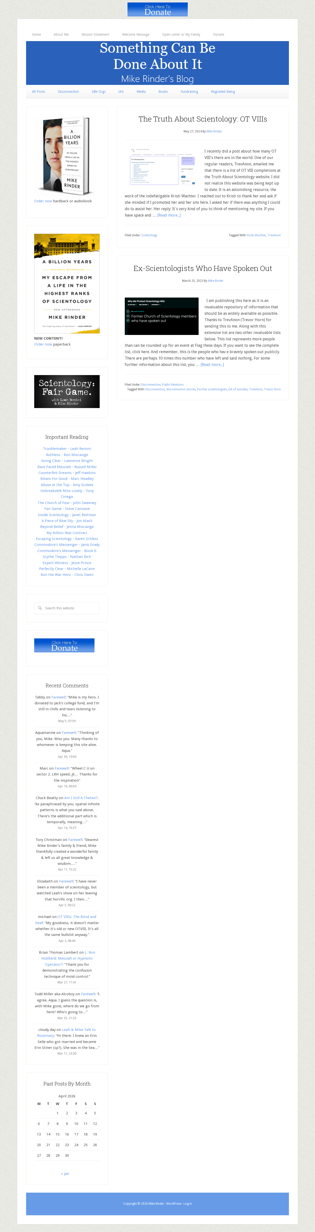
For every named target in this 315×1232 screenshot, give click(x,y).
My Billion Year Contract (67, 533)
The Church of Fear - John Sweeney (67, 503)
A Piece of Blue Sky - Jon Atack (67, 521)
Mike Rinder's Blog (157, 63)
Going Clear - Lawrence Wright (67, 460)
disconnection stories (181, 389)
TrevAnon (274, 235)
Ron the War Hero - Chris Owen (67, 574)
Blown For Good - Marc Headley (67, 478)
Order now (43, 201)
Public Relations (173, 384)
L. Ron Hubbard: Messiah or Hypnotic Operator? (68, 958)
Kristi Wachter (256, 235)
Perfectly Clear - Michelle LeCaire (67, 569)
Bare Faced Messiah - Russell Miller (67, 467)
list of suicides (238, 389)
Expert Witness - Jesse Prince (67, 563)
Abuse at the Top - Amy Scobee (67, 485)
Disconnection (151, 384)
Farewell (58, 697)
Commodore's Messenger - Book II (66, 551)
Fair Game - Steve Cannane (67, 508)
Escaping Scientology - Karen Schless (67, 539)
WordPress (173, 1203)
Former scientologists (212, 389)
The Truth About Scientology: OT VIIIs (203, 119)
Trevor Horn (272, 389)
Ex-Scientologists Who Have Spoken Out (203, 268)
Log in (188, 1203)
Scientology (149, 235)
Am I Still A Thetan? (80, 798)
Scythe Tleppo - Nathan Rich (67, 556)
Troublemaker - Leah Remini (67, 448)
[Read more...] (169, 215)
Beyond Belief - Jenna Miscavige (67, 526)
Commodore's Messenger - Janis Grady (67, 544)
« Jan (65, 1173)
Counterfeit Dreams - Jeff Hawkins (67, 473)
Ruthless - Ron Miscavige (67, 455)
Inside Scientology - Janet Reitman (67, 515)
